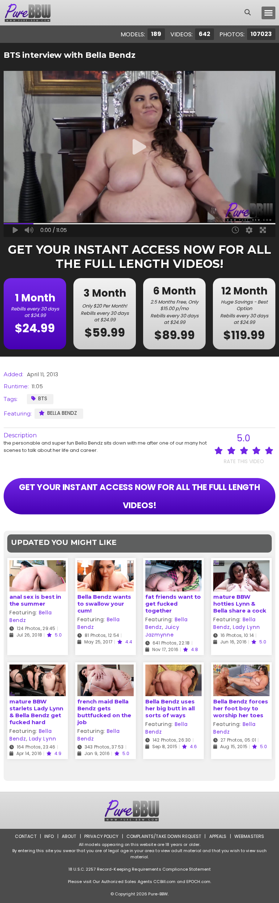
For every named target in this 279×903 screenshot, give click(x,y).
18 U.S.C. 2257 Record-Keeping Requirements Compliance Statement (139, 869)
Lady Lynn (246, 627)
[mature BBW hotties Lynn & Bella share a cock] (241, 565)
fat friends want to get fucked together (173, 603)
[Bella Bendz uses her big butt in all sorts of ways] (173, 669)
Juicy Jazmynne (162, 630)
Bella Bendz (62, 413)
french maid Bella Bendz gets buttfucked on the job (104, 712)
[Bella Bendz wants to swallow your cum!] (105, 565)
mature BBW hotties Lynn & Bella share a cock (239, 603)
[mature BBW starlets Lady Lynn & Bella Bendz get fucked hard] (37, 669)
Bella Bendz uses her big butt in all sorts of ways (170, 708)
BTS (42, 398)
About (69, 836)
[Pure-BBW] (34, 13)
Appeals (218, 836)
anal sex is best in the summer (35, 600)
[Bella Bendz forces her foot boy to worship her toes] (241, 669)
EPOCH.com (198, 881)
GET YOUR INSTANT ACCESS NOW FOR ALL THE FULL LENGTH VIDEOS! (139, 496)
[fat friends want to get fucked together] (173, 565)
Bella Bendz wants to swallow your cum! (104, 603)
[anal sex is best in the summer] (37, 565)
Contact (26, 836)
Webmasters (249, 836)
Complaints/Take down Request (163, 836)
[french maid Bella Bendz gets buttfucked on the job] (105, 669)
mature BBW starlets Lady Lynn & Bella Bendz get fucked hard (36, 712)
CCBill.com (164, 881)
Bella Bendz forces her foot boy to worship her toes (240, 708)
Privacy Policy (101, 836)
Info (49, 836)
